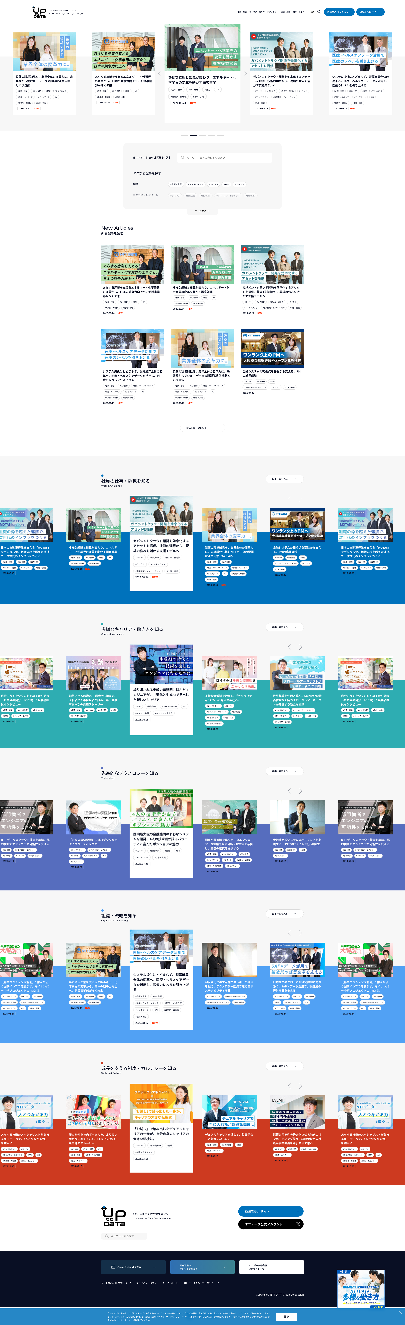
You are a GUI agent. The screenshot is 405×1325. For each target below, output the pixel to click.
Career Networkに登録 (129, 1267)
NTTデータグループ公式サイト (199, 1282)
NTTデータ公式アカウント (264, 1224)
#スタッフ (202, 1149)
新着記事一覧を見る (196, 427)
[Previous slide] (289, 498)
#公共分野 (188, 93)
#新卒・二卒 (339, 1155)
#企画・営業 (20, 91)
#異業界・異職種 (21, 97)
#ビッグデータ (278, 98)
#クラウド (224, 93)
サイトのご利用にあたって (114, 1282)
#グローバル (149, 715)
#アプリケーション (213, 1002)
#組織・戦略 (38, 97)
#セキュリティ (131, 715)
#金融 (272, 381)
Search (182, 157)
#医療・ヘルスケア (258, 98)
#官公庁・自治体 (206, 93)
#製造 (46, 91)
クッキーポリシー (171, 1282)
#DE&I (267, 716)
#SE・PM (174, 93)
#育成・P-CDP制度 (133, 864)
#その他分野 (284, 710)
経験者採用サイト (369, 12)
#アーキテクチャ (177, 99)
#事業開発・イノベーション (203, 99)
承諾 (286, 1317)
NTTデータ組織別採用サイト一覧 (258, 1267)
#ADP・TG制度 (66, 716)
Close (382, 1272)
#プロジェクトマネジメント (255, 387)
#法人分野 (34, 91)
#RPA (293, 1155)
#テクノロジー (66, 860)
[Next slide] (300, 498)
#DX (25, 855)
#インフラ (276, 387)
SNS (312, 12)
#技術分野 (74, 710)
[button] (184, 135)
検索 (319, 12)
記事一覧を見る (280, 478)
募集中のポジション (338, 12)
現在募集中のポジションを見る (189, 1267)
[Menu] (25, 12)
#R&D (62, 710)
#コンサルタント (132, 701)
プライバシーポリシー (147, 1282)
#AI (54, 91)
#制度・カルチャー (69, 1155)
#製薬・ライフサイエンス (291, 92)
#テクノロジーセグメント (136, 708)
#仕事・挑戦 (117, 92)
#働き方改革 (299, 710)
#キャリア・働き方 (85, 716)
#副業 (91, 1149)
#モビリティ (288, 567)
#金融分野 (261, 381)
